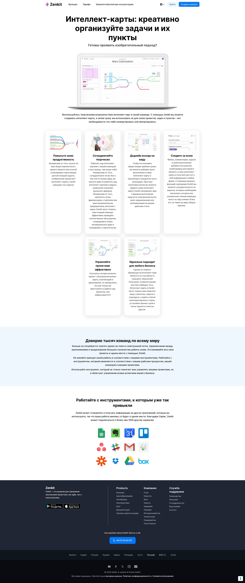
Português (128, 555)
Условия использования (163, 576)
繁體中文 (162, 555)
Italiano (117, 555)
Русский (151, 555)
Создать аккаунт (189, 4)
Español (106, 555)
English (84, 555)
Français (94, 555)
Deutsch (72, 555)
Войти (172, 4)
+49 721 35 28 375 (124, 540)
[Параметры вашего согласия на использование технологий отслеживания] (240, 578)
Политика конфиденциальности (137, 576)
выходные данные (114, 576)
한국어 (140, 555)
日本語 (173, 555)
